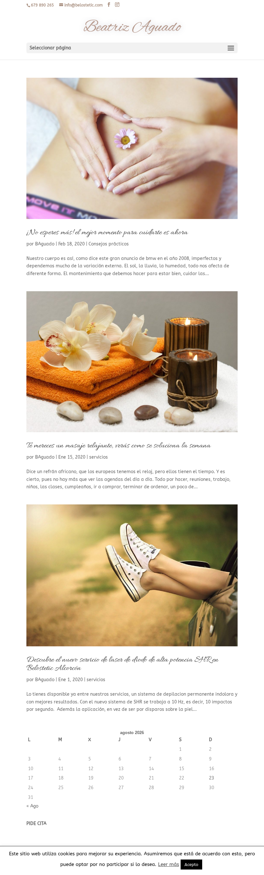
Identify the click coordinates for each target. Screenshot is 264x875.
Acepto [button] (191, 864)
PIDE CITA (36, 823)
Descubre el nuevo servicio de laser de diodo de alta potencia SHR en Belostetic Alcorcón (122, 664)
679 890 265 (42, 5)
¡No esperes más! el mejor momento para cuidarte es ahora (107, 232)
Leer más (168, 864)
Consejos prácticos (109, 244)
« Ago (32, 806)
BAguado (44, 244)
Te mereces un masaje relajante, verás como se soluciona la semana (118, 446)
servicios (98, 457)
